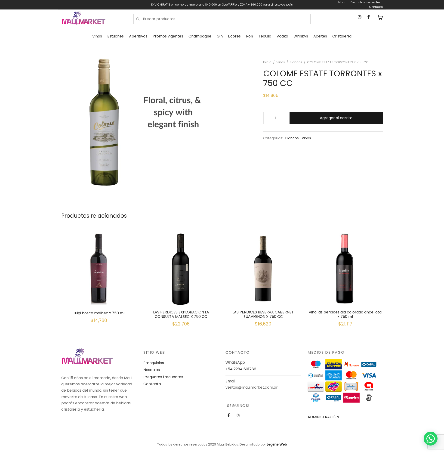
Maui (341, 2)
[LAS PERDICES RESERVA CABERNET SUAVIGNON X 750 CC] (263, 268)
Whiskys (300, 36)
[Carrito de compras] (380, 17)
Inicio (267, 62)
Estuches (115, 36)
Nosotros (151, 369)
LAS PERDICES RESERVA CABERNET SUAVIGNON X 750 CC (263, 314)
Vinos (97, 36)
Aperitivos (138, 36)
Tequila (264, 36)
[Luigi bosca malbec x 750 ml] (98, 268)
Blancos (296, 62)
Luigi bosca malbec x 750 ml (99, 313)
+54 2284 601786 (240, 369)
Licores (234, 36)
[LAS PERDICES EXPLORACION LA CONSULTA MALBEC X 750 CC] (181, 268)
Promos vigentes (168, 36)
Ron (249, 36)
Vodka (282, 36)
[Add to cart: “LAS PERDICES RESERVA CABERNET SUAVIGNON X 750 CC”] (263, 295)
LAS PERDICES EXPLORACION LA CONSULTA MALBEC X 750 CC (181, 314)
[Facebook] (368, 17)
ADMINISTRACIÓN (323, 417)
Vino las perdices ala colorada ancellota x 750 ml (345, 314)
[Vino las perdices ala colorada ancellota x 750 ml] (345, 268)
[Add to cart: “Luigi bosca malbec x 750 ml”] (99, 295)
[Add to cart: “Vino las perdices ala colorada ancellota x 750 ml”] (345, 295)
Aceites (320, 36)
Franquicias (153, 362)
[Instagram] (359, 17)
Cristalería (342, 36)
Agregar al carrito (336, 118)
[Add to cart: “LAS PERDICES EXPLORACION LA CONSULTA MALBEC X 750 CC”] (181, 295)
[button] (431, 439)
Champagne (199, 36)
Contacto (376, 7)
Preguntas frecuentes (365, 2)
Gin (220, 36)
